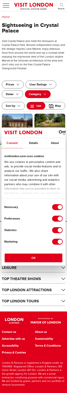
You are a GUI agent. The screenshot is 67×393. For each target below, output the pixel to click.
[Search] (61, 5)
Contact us (9, 332)
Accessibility (10, 345)
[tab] (36, 105)
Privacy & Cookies (14, 352)
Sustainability (44, 338)
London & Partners (14, 321)
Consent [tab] (12, 142)
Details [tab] (33, 142)
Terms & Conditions (48, 345)
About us (41, 332)
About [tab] (55, 142)
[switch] (57, 219)
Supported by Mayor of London (45, 321)
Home (6, 17)
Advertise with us (13, 338)
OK (33, 257)
